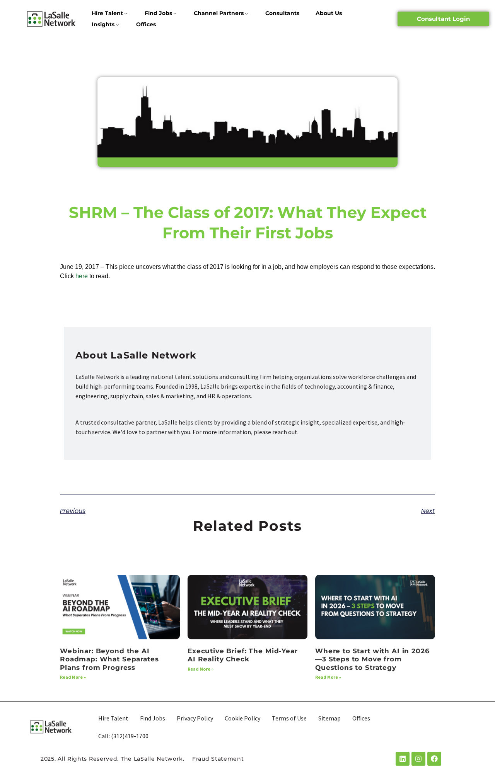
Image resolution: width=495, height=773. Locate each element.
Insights (103, 24)
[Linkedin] (403, 759)
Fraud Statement (218, 758)
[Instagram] (418, 759)
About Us (329, 13)
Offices (146, 24)
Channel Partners (219, 13)
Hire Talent (107, 13)
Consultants (282, 13)
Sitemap (329, 718)
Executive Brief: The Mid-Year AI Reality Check (243, 655)
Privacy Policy (195, 718)
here (81, 276)
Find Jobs (158, 13)
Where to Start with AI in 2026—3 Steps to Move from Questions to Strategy (372, 659)
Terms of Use (289, 718)
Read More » (73, 677)
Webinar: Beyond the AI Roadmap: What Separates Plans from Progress (109, 659)
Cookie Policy (242, 718)
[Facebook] (434, 759)
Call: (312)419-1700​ (123, 736)
